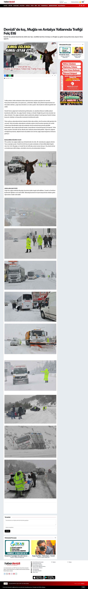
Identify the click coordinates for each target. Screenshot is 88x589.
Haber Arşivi (35, 572)
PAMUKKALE (44, 5)
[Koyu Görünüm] (82, 5)
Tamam (83, 587)
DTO (39, 5)
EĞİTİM (10, 5)
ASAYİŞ (5, 5)
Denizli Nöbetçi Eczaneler (38, 562)
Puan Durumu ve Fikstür (37, 567)
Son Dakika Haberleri (37, 570)
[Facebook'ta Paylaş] (5, 76)
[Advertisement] (44, 17)
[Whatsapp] (16, 574)
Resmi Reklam (61, 5)
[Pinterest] (9, 574)
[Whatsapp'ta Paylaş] (10, 76)
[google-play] (50, 577)
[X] (7, 574)
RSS (6, 583)
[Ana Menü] (83, 5)
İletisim (54, 562)
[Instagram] (12, 574)
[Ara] (80, 5)
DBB (36, 5)
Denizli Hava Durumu (37, 563)
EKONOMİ (16, 5)
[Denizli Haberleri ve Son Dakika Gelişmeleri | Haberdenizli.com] (9, 2)
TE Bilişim (82, 583)
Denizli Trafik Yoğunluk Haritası (39, 566)
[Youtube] (14, 574)
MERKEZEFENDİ (53, 5)
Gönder (7, 531)
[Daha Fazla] (12, 76)
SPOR (32, 5)
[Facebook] (5, 574)
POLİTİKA (22, 5)
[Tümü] (55, 537)
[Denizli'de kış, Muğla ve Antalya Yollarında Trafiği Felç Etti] (30, 58)
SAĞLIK (28, 5)
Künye (70, 562)
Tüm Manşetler (36, 569)
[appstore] (38, 577)
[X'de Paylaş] (7, 76)
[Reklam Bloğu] (71, 75)
